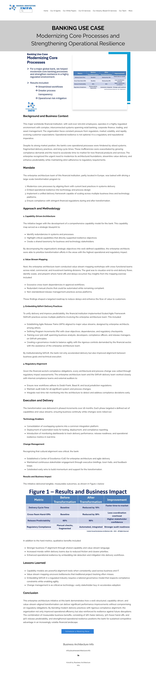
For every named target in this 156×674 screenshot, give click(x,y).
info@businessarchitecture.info (78, 651)
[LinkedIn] (78, 655)
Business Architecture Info (78, 644)
